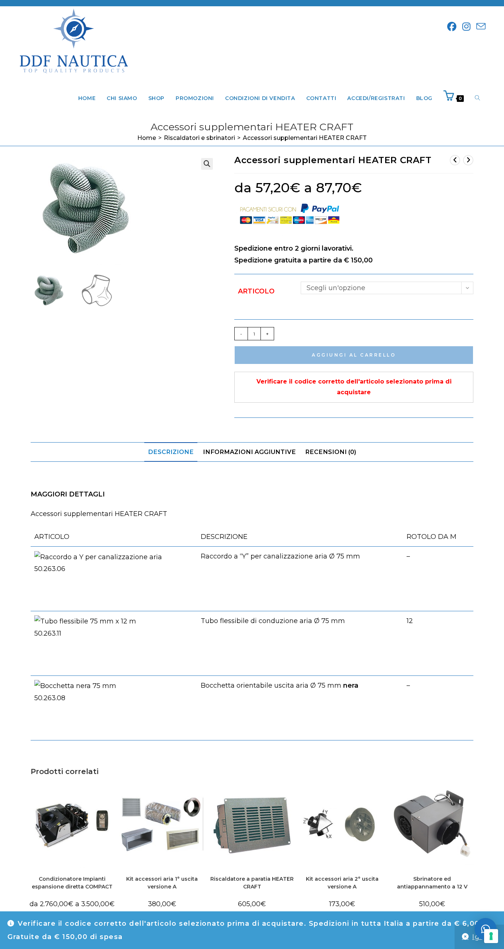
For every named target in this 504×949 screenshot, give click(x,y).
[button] (207, 164)
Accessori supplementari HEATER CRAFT (305, 137)
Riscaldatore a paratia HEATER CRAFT (252, 883)
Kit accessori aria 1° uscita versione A (162, 883)
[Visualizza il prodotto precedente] (455, 160)
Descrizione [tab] (171, 451)
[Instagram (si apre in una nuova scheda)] (466, 26)
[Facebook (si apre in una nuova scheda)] (451, 26)
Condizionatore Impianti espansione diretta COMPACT (72, 883)
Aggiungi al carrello (354, 355)
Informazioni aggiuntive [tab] (249, 451)
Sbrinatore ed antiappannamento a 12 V (432, 883)
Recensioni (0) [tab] (330, 451)
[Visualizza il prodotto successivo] (468, 160)
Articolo (256, 291)
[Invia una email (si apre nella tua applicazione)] (481, 27)
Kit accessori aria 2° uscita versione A (342, 883)
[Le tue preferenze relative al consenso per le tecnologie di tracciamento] (491, 936)
